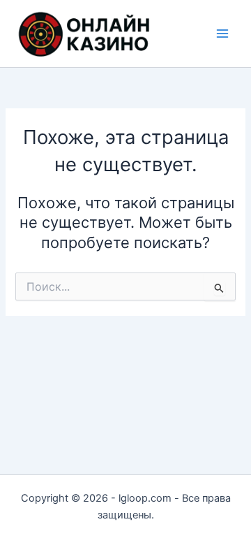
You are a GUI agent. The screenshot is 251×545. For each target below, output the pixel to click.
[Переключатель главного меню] (222, 33)
